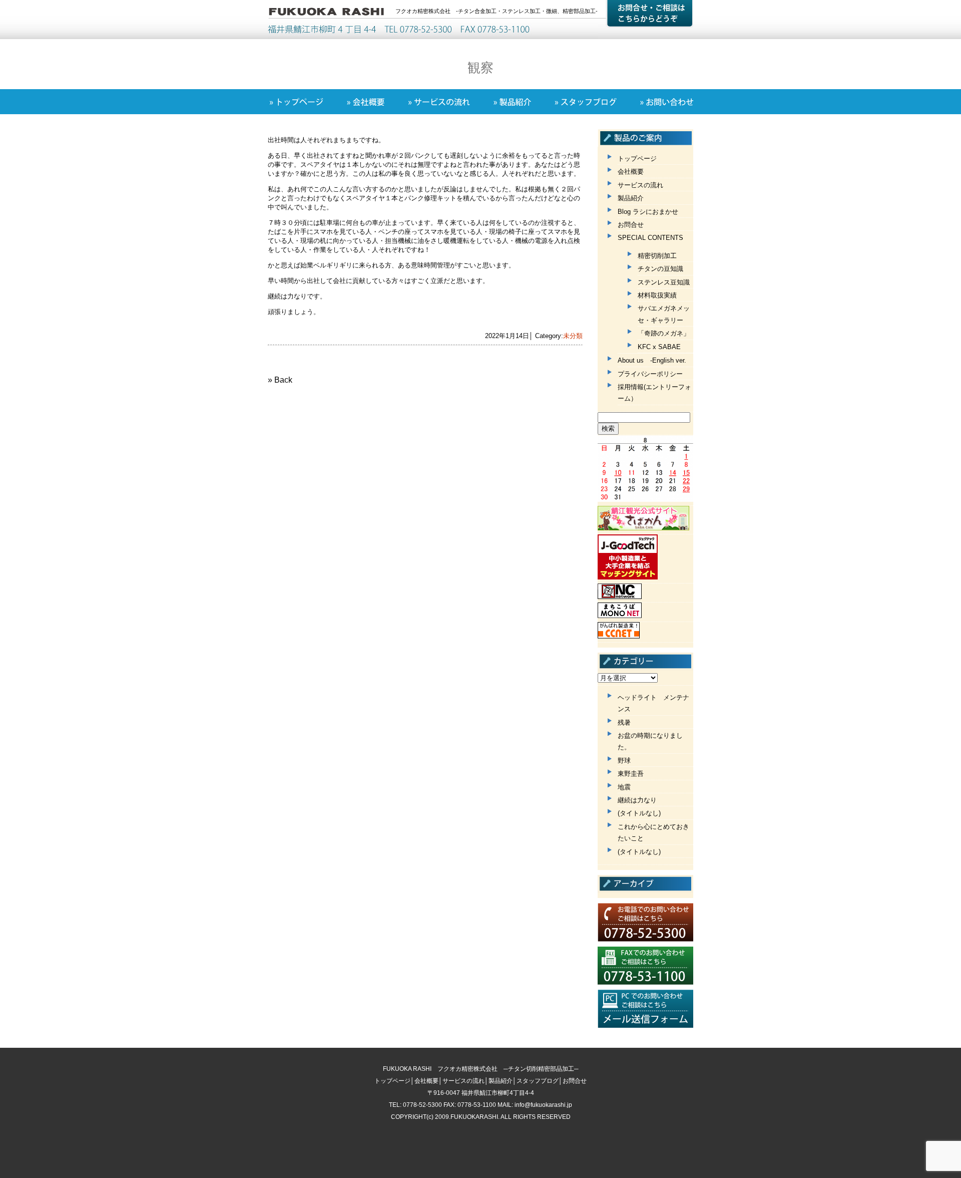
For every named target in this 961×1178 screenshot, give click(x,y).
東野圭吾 (631, 773)
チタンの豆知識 (660, 268)
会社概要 (631, 171)
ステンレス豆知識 (664, 282)
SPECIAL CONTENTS (650, 237)
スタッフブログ (538, 1080)
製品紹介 (631, 198)
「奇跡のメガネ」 (664, 333)
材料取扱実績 (657, 295)
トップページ (637, 158)
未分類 (573, 336)
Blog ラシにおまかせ (648, 211)
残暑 (624, 722)
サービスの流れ (640, 185)
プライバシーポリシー (650, 374)
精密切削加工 (657, 255)
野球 (624, 760)
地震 (624, 787)
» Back (280, 380)
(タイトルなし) (639, 813)
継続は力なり (637, 800)
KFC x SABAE (659, 347)
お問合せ (631, 224)
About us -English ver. (652, 360)
